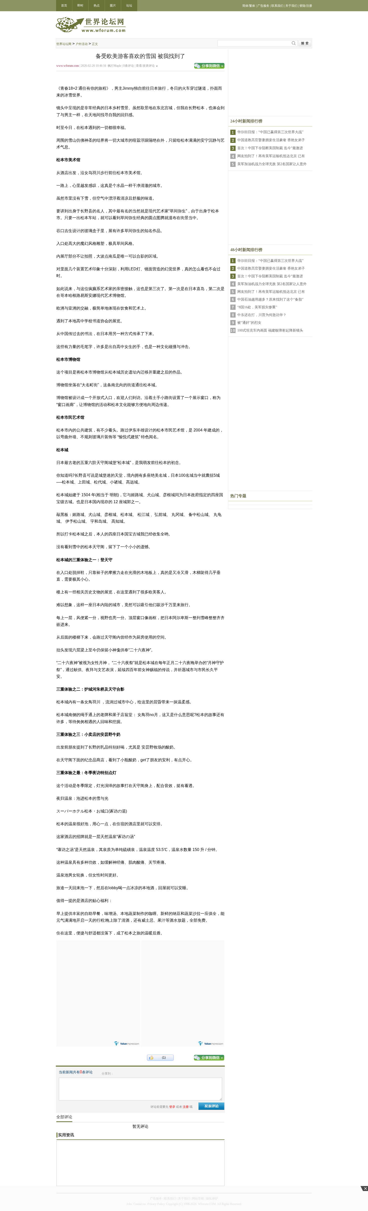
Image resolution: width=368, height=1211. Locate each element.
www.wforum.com (67, 65)
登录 (172, 1107)
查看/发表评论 (145, 65)
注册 (186, 1107)
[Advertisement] (98, 971)
